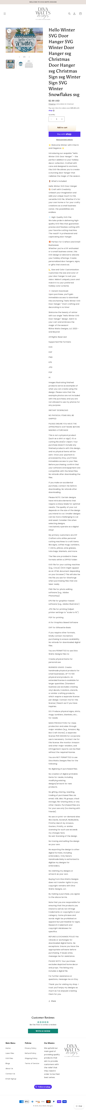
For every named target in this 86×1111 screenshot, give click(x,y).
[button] (4, 13)
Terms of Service (32, 1063)
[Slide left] (19, 56)
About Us (9, 1068)
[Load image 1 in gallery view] (10, 64)
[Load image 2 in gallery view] (19, 64)
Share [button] (53, 1001)
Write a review (43, 1031)
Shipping (52, 104)
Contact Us (10, 1074)
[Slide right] (29, 56)
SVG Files (9, 1058)
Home (8, 1048)
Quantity (52, 115)
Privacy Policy (30, 1048)
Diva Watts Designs (46, 1106)
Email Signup (11, 1079)
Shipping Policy (31, 1058)
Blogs (8, 1063)
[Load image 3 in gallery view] (29, 64)
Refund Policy (30, 1053)
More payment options (64, 140)
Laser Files (10, 1053)
